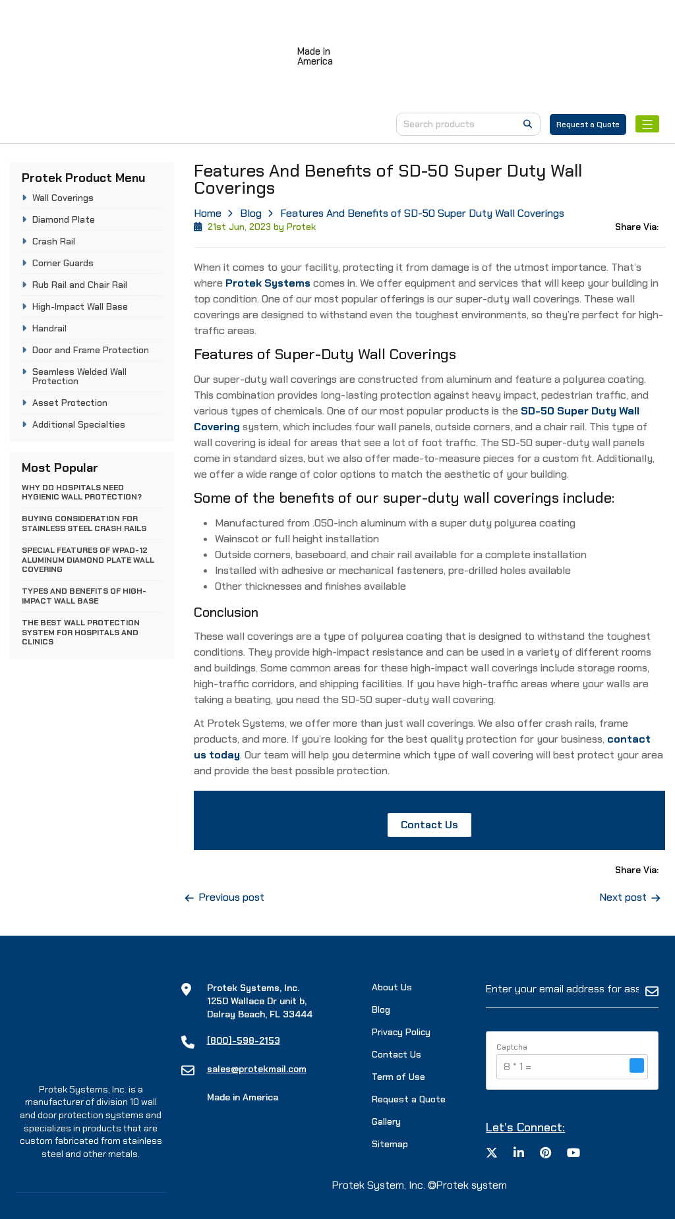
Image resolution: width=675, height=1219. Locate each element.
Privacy (401, 1031)
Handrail (49, 328)
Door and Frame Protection (90, 350)
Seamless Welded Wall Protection (79, 376)
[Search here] (527, 123)
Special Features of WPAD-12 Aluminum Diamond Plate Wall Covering (88, 560)
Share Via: (637, 227)
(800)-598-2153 (243, 1040)
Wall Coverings (63, 198)
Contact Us (429, 825)
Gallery (386, 1121)
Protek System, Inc (377, 1185)
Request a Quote (588, 124)
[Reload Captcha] (637, 1065)
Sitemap (390, 1143)
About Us (392, 987)
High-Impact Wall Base (80, 306)
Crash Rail (53, 241)
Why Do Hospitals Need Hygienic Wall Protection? (82, 492)
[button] (637, 1066)
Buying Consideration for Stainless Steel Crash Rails (84, 523)
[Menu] (647, 123)
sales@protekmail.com (257, 1069)
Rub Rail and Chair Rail (79, 285)
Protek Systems (267, 283)
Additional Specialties (78, 424)
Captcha (511, 1047)
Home (207, 213)
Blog (251, 213)
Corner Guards (63, 263)
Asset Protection (69, 403)
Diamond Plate (63, 219)
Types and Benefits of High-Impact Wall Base (84, 596)
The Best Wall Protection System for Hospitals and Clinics (81, 632)
